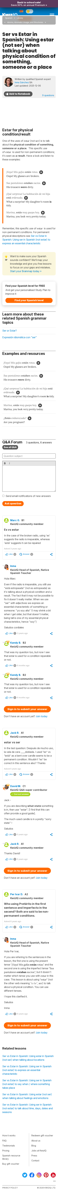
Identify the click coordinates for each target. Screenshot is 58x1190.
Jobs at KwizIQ (38, 1150)
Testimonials (8, 1145)
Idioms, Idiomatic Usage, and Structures (25, 22)
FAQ (4, 1140)
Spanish (8, 18)
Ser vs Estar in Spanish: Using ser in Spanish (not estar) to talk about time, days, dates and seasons (27, 1108)
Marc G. (15, 520)
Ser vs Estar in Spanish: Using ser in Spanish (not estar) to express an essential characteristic (27, 1070)
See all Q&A (10, 447)
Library (20, 18)
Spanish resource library (11, 1157)
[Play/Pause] (41, 172)
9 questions (48, 95)
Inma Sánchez (22, 82)
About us (35, 1140)
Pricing (5, 1150)
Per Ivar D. (16, 894)
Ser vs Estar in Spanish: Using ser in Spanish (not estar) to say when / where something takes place (27, 1084)
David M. (15, 786)
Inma (13, 566)
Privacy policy (10, 1188)
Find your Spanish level (29, 300)
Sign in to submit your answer (27, 709)
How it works (8, 1135)
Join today (41, 716)
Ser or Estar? (9, 330)
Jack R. (14, 732)
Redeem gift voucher (42, 1135)
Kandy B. (15, 642)
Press (34, 1155)
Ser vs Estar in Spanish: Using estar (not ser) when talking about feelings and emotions (27, 1096)
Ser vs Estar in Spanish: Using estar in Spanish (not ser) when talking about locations (28, 1057)
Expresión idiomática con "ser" (19, 337)
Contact (35, 1160)
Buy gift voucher (10, 1163)
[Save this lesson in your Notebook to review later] (18, 93)
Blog (33, 1145)
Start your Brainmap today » (25, 271)
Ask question (13, 503)
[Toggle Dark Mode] (29, 11)
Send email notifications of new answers (28, 496)
